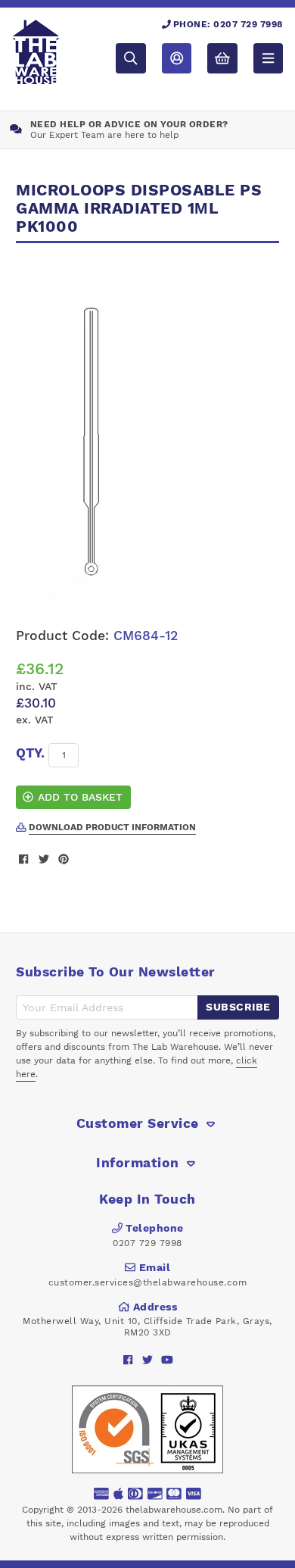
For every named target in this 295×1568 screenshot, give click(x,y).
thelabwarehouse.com (174, 1509)
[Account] (176, 58)
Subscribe (238, 1007)
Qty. (30, 753)
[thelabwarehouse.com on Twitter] (148, 1360)
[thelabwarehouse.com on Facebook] (128, 1360)
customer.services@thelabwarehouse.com (147, 1282)
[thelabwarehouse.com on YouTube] (167, 1360)
